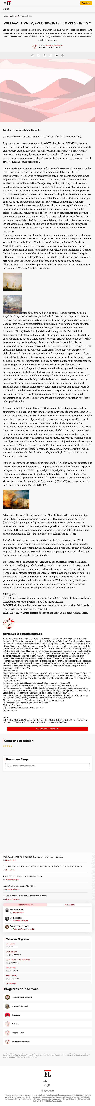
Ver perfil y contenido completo (47, 729)
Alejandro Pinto (10, 860)
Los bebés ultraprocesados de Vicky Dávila (19, 886)
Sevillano (15, 1024)
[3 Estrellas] (7, 746)
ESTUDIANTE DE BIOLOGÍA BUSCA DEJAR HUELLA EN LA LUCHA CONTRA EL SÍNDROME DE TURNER (42, 867)
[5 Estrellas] (11, 746)
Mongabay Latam (18, 1033)
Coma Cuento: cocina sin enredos (18, 960)
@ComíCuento (13, 963)
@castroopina (13, 947)
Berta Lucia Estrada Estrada (54, 45)
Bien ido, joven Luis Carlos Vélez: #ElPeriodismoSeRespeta (25, 896)
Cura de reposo (16, 918)
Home (5, 16)
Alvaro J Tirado (10, 870)
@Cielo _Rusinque (14, 955)
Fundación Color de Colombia (24, 929)
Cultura (13, 16)
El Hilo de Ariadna (44, 47)
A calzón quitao (11, 975)
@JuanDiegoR (13, 970)
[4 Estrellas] (9, 746)
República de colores (19, 926)
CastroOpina (10, 944)
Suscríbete (86, 3)
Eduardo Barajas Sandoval (21, 1042)
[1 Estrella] (3, 746)
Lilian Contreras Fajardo (20, 1006)
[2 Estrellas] (5, 746)
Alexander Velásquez (12, 880)
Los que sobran (11, 952)
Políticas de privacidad (63, 1095)
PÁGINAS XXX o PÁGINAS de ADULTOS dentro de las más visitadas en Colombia (33, 857)
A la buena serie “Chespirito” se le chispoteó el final (22, 876)
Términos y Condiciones (46, 1095)
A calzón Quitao (13, 978)
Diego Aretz (16, 1015)
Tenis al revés (10, 968)
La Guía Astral (11, 983)
